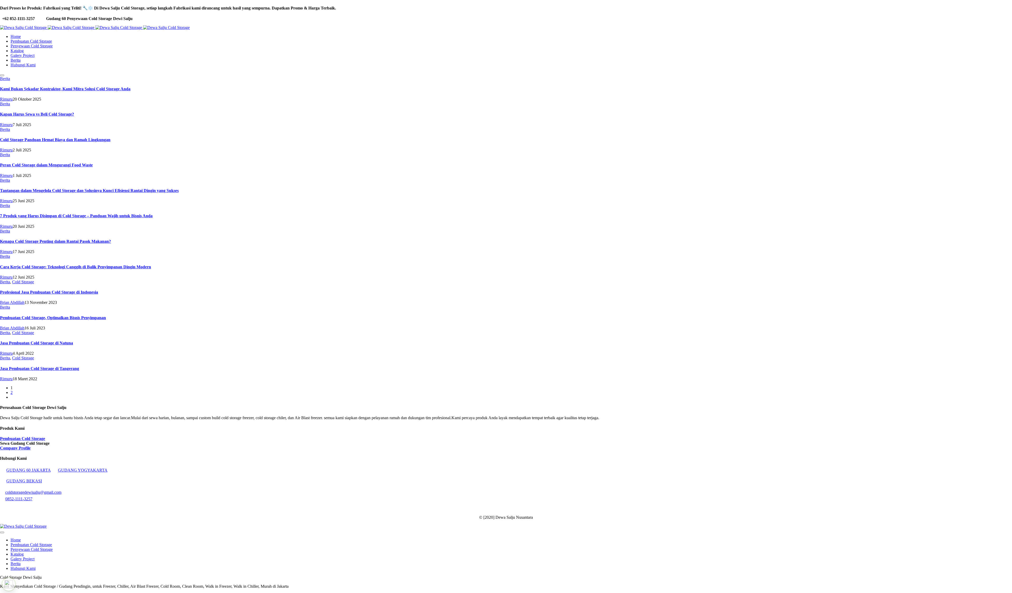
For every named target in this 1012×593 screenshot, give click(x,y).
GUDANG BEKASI (24, 481)
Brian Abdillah (12, 302)
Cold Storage (23, 282)
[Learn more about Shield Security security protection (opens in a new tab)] (8, 584)
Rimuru (6, 99)
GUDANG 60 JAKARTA (28, 470)
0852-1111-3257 (18, 499)
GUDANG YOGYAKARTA (83, 470)
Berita (5, 78)
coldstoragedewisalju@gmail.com (33, 492)
